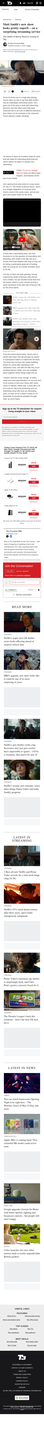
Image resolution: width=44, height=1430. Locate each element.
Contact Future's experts (22, 1368)
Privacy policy (22, 1377)
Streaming (18, 19)
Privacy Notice (28, 429)
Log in (18, 571)
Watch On (8, 247)
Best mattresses (30, 1332)
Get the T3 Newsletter (32, 9)
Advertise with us (22, 1384)
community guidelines (23, 575)
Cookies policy (22, 1381)
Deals (16, 9)
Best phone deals (12, 1341)
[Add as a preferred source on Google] (22, 1398)
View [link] (33, 466)
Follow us (26, 91)
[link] (9, 172)
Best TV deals (12, 1345)
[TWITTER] (8, 536)
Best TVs (30, 1329)
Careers (22, 1387)
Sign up (25, 571)
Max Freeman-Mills (17, 43)
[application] (22, 211)
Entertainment (7, 19)
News (29, 46)
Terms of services (26, 427)
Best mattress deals (32, 1341)
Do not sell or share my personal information (22, 1391)
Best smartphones (13, 1332)
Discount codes (32, 1345)
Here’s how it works (20, 51)
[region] (22, 579)
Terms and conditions (22, 1374)
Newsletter (37, 91)
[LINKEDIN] (11, 536)
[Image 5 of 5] (36, 339)
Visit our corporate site (26, 1407)
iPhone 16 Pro (11, 1316)
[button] (22, 463)
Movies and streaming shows (11, 1320)
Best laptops (13, 1329)
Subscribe (30, 3)
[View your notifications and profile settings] (20, 3)
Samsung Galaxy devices (32, 1316)
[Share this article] (5, 91)
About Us (22, 1371)
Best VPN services (32, 1320)
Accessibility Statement (22, 1364)
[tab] (10, 590)
